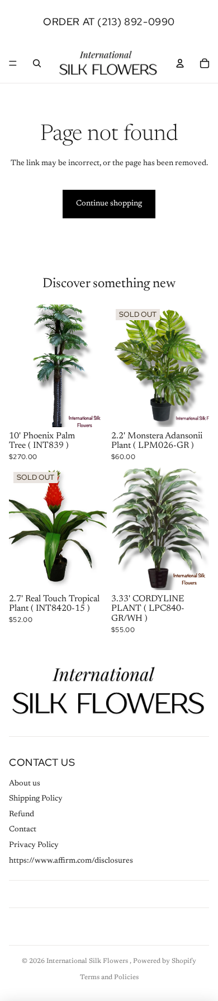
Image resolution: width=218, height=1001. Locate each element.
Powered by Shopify (164, 961)
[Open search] (37, 63)
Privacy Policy (34, 845)
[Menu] (13, 63)
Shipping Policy (36, 799)
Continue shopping (109, 204)
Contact (22, 830)
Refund (21, 814)
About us (24, 784)
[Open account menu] (180, 63)
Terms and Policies (109, 977)
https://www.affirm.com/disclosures (71, 861)
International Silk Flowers (88, 961)
